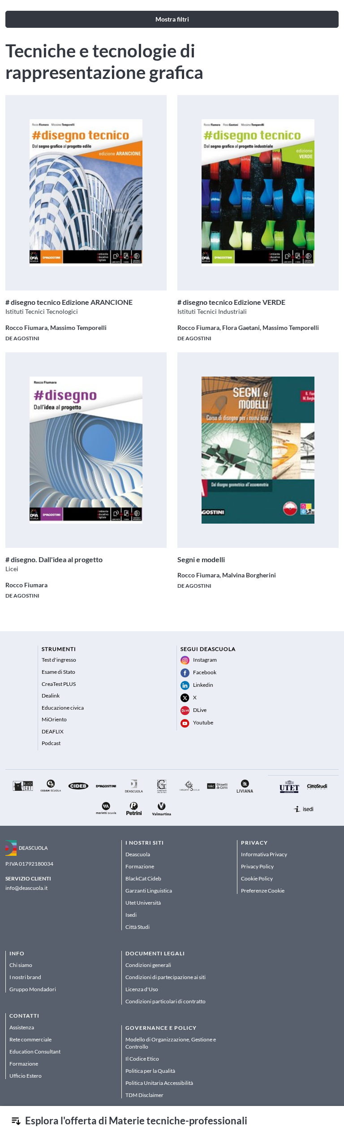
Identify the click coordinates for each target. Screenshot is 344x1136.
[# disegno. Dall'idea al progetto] (86, 450)
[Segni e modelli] (258, 450)
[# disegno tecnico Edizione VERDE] (258, 192)
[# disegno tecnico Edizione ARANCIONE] (86, 192)
